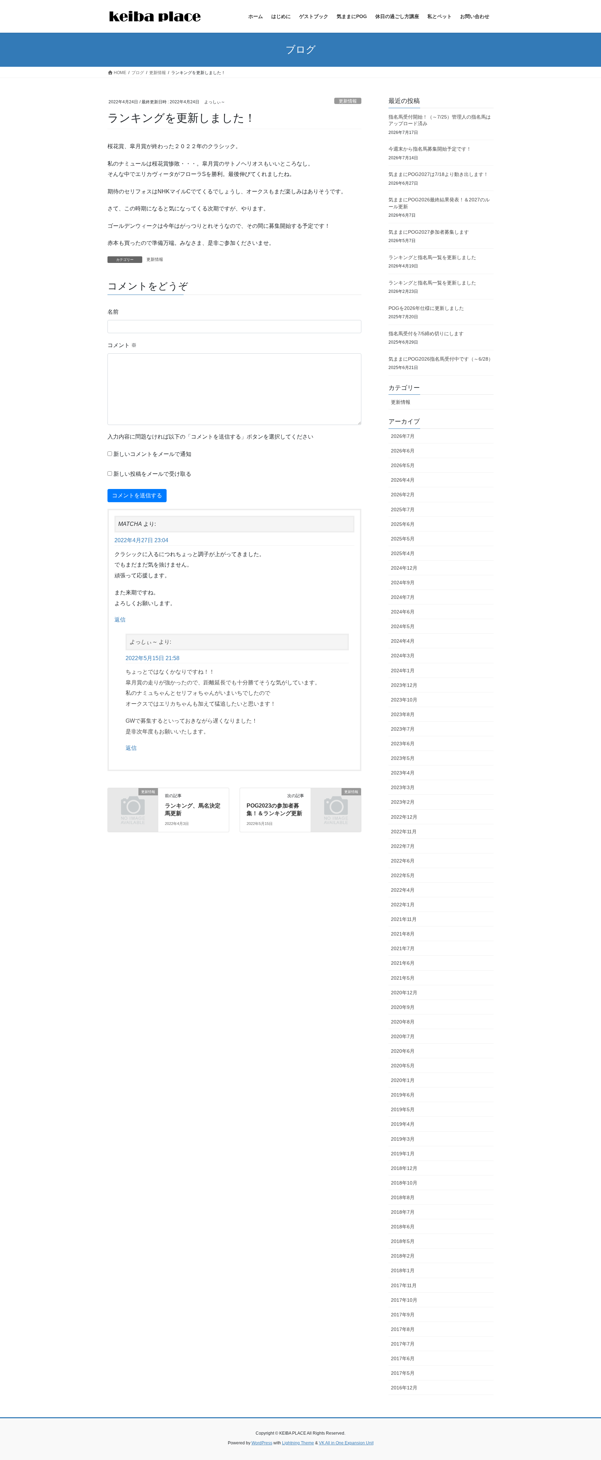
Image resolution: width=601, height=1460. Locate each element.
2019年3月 (403, 1139)
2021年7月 (403, 948)
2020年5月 (403, 1065)
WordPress (261, 1443)
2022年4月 (403, 890)
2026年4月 (403, 480)
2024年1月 (403, 670)
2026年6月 (403, 451)
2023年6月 (403, 743)
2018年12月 (404, 1168)
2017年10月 (404, 1300)
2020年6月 (403, 1051)
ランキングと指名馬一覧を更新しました (432, 257)
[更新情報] (133, 803)
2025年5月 (403, 539)
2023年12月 (404, 685)
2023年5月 (403, 758)
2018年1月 (403, 1270)
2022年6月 (403, 861)
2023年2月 (403, 802)
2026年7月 (403, 436)
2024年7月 (403, 597)
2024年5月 (403, 626)
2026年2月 (403, 494)
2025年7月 (403, 509)
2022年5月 (403, 875)
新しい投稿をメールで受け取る (152, 474)
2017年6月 (403, 1358)
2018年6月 (403, 1226)
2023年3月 (403, 787)
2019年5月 (403, 1109)
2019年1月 (403, 1153)
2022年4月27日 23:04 (141, 540)
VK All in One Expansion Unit (346, 1443)
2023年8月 (403, 714)
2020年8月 (403, 1022)
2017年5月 (403, 1373)
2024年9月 (403, 582)
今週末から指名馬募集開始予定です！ (429, 149)
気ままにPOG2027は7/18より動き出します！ (438, 174)
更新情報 (348, 101)
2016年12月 (404, 1387)
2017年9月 (403, 1314)
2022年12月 (404, 817)
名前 (113, 312)
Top (584, 1443)
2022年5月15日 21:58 (152, 658)
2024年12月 (404, 568)
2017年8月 (403, 1329)
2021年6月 (403, 963)
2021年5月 (403, 978)
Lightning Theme (298, 1443)
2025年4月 (403, 553)
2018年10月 (404, 1183)
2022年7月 (403, 846)
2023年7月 (403, 729)
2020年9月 (403, 1007)
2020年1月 (403, 1080)
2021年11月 (404, 919)
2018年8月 (403, 1197)
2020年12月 (404, 992)
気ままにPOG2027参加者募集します (428, 232)
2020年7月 (403, 1036)
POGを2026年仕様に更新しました (426, 308)
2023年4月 (403, 773)
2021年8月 (403, 934)
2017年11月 (404, 1285)
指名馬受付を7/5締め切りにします (426, 333)
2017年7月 (403, 1344)
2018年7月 (403, 1212)
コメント (122, 345)
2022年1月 (403, 904)
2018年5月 (403, 1241)
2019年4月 (403, 1124)
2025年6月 (403, 524)
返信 (120, 620)
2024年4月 (403, 641)
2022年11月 (404, 831)
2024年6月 (403, 612)
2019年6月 (403, 1095)
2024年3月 (403, 655)
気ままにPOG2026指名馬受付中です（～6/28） (440, 359)
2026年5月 (403, 465)
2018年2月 (403, 1256)
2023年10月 (404, 700)
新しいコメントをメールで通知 (152, 454)
